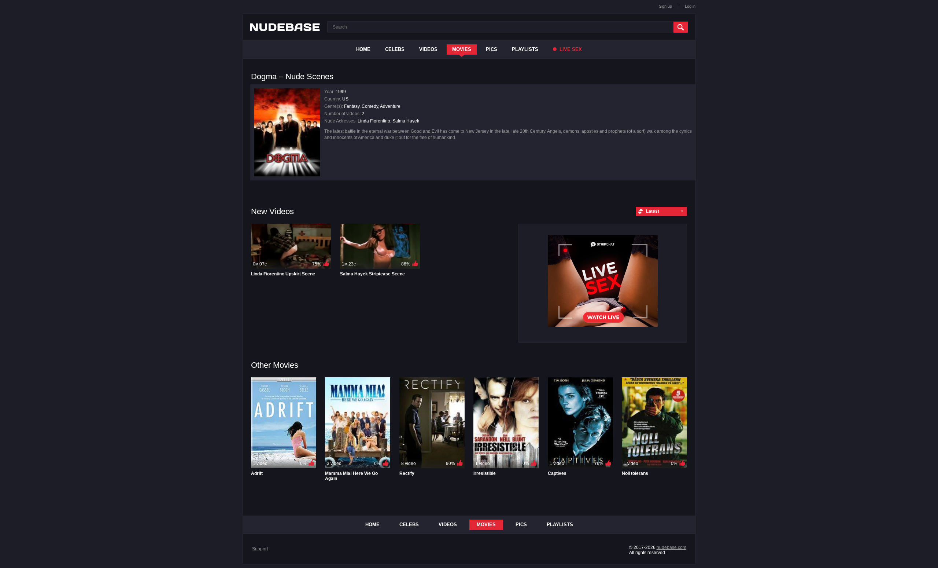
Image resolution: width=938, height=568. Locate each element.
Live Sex (570, 49)
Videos (428, 49)
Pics (491, 49)
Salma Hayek (405, 121)
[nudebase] (285, 27)
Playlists (525, 49)
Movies (461, 49)
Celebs (395, 49)
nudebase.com (671, 547)
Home (363, 49)
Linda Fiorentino (374, 121)
